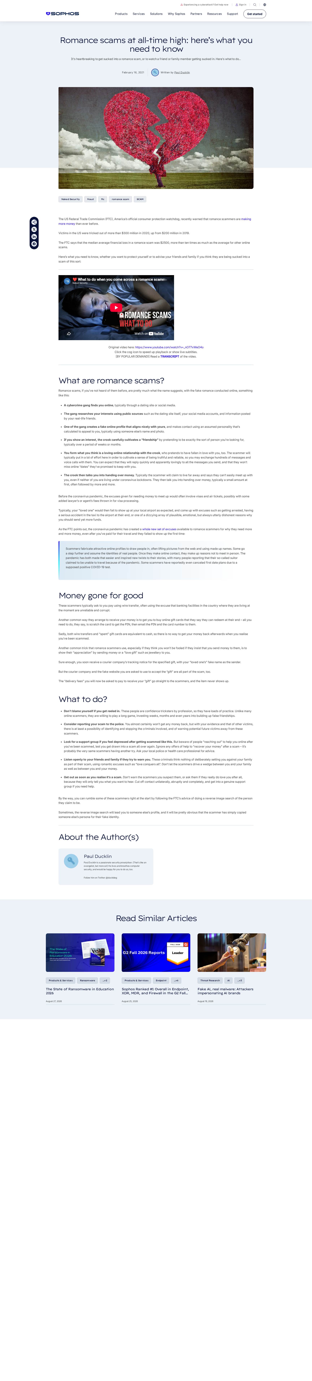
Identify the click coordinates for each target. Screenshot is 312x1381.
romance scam (120, 199)
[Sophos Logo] (62, 14)
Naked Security (70, 199)
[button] (241, 5)
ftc (102, 199)
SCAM (140, 199)
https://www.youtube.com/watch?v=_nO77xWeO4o (169, 347)
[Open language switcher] (264, 4)
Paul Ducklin (182, 72)
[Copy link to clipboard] (34, 222)
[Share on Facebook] (34, 244)
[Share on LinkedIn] (34, 236)
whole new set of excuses (159, 529)
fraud (90, 199)
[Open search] (254, 4)
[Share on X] (34, 229)
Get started (254, 14)
